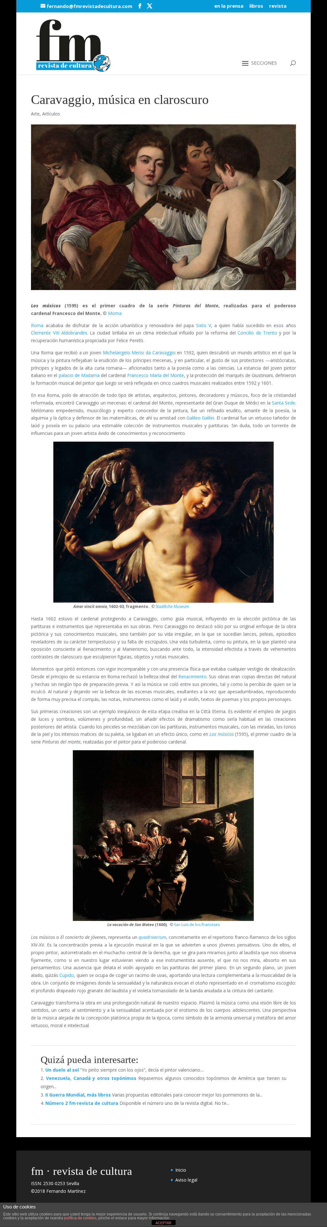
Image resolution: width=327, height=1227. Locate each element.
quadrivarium (152, 937)
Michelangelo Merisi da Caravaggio (139, 353)
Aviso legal (186, 1180)
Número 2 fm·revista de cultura (81, 1103)
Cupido (66, 975)
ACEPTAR (163, 1223)
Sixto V (203, 325)
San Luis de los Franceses (197, 924)
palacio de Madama (79, 375)
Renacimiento (192, 676)
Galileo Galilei (200, 418)
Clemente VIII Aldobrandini (59, 333)
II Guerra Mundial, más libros (78, 1095)
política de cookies (80, 1218)
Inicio (180, 1170)
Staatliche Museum (172, 606)
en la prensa (228, 6)
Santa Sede (283, 403)
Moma (115, 313)
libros (256, 6)
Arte (35, 114)
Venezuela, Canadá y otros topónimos (91, 1078)
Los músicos (221, 734)
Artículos (51, 114)
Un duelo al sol (62, 1070)
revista (277, 6)
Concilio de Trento (257, 333)
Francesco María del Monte (155, 375)
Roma (38, 325)
